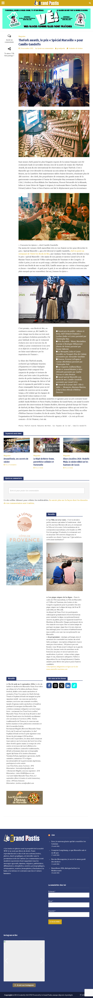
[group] (24, 960)
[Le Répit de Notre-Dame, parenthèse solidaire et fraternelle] (46, 445)
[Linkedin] (68, 685)
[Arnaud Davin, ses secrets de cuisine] (17, 445)
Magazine (22, 36)
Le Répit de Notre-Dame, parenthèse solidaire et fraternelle (43, 462)
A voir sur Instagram (25, 985)
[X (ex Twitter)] (61, 685)
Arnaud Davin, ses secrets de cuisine (16, 460)
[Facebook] (49, 685)
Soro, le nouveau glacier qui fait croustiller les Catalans (68, 842)
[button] (24, 979)
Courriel (51, 911)
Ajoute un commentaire (9, 41)
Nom (50, 901)
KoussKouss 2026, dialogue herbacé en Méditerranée (65, 869)
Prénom (51, 891)
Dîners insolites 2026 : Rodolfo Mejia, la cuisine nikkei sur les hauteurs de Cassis (76, 462)
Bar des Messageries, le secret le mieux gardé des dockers (68, 860)
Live (53, 835)
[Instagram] (55, 685)
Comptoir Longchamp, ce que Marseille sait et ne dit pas (68, 851)
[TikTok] (74, 685)
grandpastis (61, 48)
